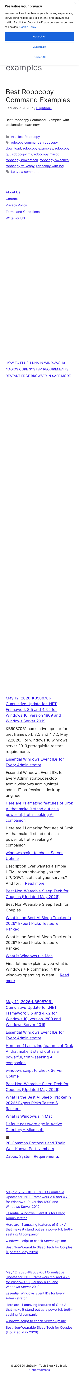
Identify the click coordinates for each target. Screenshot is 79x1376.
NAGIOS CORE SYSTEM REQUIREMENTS (37, 369)
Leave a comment (25, 172)
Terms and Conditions (23, 212)
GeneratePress (39, 1370)
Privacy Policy (16, 205)
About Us (13, 192)
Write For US (15, 218)
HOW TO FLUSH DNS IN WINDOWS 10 (35, 363)
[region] (39, 32)
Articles (17, 137)
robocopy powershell (22, 160)
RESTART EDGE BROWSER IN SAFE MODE (38, 376)
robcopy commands (26, 142)
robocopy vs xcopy (20, 166)
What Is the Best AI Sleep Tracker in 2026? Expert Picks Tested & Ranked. (38, 923)
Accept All (39, 36)
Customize (39, 46)
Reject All (39, 57)
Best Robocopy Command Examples (38, 96)
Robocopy (32, 137)
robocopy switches (54, 160)
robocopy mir (22, 154)
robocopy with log (50, 166)
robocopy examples (38, 148)
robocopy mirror (46, 154)
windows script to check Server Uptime (36, 1241)
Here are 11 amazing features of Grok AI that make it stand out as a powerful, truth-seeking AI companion (39, 1229)
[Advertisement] (39, 275)
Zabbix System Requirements (32, 1156)
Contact (12, 199)
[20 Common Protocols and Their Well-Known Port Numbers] (7, 1137)
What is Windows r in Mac (29, 956)
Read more (34, 883)
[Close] (75, 3)
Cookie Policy (27, 26)
